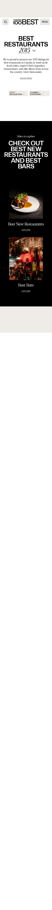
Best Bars (26, 285)
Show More (26, 78)
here (38, 72)
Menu (45, 22)
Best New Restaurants (26, 224)
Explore (26, 230)
